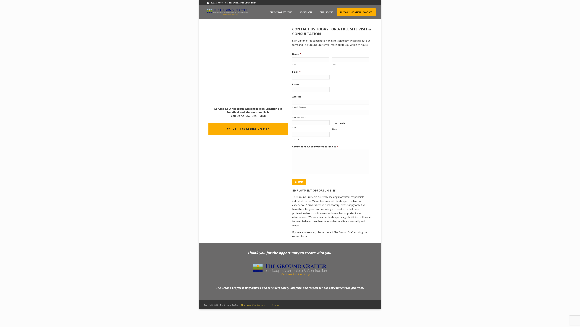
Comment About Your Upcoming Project (315, 146)
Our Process (326, 12)
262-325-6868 (216, 2)
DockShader (306, 12)
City (294, 127)
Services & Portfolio (281, 12)
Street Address (299, 107)
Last (334, 64)
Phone (295, 84)
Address (296, 96)
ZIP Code (296, 139)
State (334, 129)
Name (296, 54)
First (294, 64)
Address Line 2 (299, 117)
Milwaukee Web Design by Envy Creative (260, 305)
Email (296, 72)
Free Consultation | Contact (356, 12)
